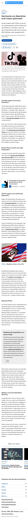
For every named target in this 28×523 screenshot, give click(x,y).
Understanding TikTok (11, 229)
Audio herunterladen (9, 44)
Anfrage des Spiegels (13, 118)
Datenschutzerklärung (14, 349)
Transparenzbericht (10, 203)
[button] (2, 2)
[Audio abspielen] (10, 186)
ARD (8, 511)
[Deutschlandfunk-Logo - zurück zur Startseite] (14, 2)
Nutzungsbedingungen (9, 504)
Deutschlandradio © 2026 (10, 516)
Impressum (5, 507)
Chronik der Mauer (7, 514)
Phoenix (17, 511)
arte (21, 511)
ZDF (12, 511)
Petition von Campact (15, 277)
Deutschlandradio (7, 499)
